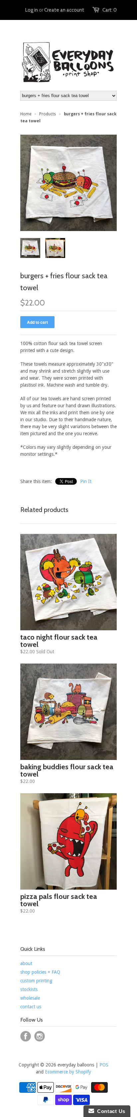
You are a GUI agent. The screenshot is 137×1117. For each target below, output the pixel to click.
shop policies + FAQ (40, 972)
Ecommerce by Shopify (68, 1071)
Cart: (109, 10)
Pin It (85, 481)
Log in (31, 10)
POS (103, 1064)
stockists (29, 989)
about (26, 963)
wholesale (30, 998)
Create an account (64, 10)
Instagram (39, 1036)
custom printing (36, 980)
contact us (30, 1006)
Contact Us (109, 1111)
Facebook (25, 1036)
